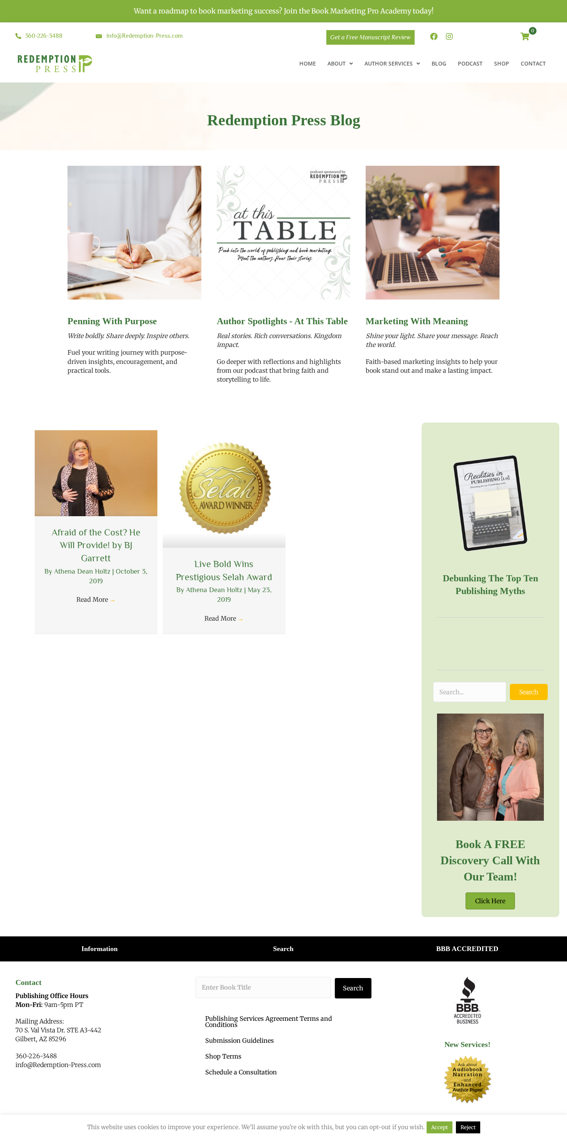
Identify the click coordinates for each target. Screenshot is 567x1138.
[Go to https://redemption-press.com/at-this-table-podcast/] (284, 351)
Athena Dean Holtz (83, 571)
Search (353, 988)
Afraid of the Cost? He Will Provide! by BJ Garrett (96, 545)
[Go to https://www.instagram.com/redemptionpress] (449, 37)
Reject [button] (468, 1127)
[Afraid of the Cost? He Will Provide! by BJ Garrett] (96, 472)
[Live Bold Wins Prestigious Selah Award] (224, 488)
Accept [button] (439, 1127)
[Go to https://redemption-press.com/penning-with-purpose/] (134, 347)
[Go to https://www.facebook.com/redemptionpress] (434, 37)
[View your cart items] (525, 37)
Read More (96, 599)
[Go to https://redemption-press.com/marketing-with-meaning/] (433, 347)
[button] (529, 692)
